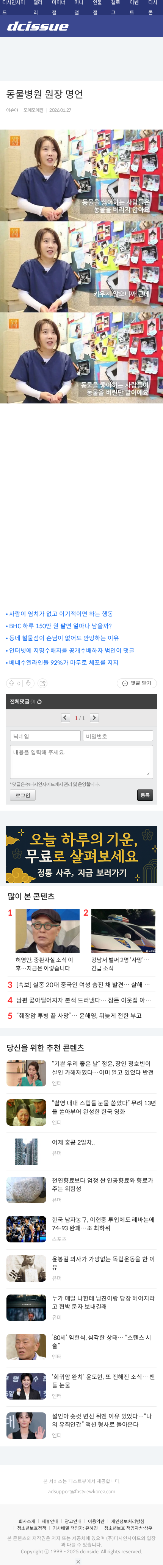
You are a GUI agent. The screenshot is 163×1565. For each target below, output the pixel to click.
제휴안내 (50, 1521)
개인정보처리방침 (127, 1521)
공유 (42, 683)
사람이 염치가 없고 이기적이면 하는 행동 (61, 614)
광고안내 (73, 1521)
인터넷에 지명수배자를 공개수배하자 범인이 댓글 (72, 650)
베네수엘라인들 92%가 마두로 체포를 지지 (64, 662)
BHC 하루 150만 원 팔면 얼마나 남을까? (60, 626)
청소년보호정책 (31, 1528)
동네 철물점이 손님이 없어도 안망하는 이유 (64, 638)
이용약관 (96, 1521)
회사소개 (27, 1521)
